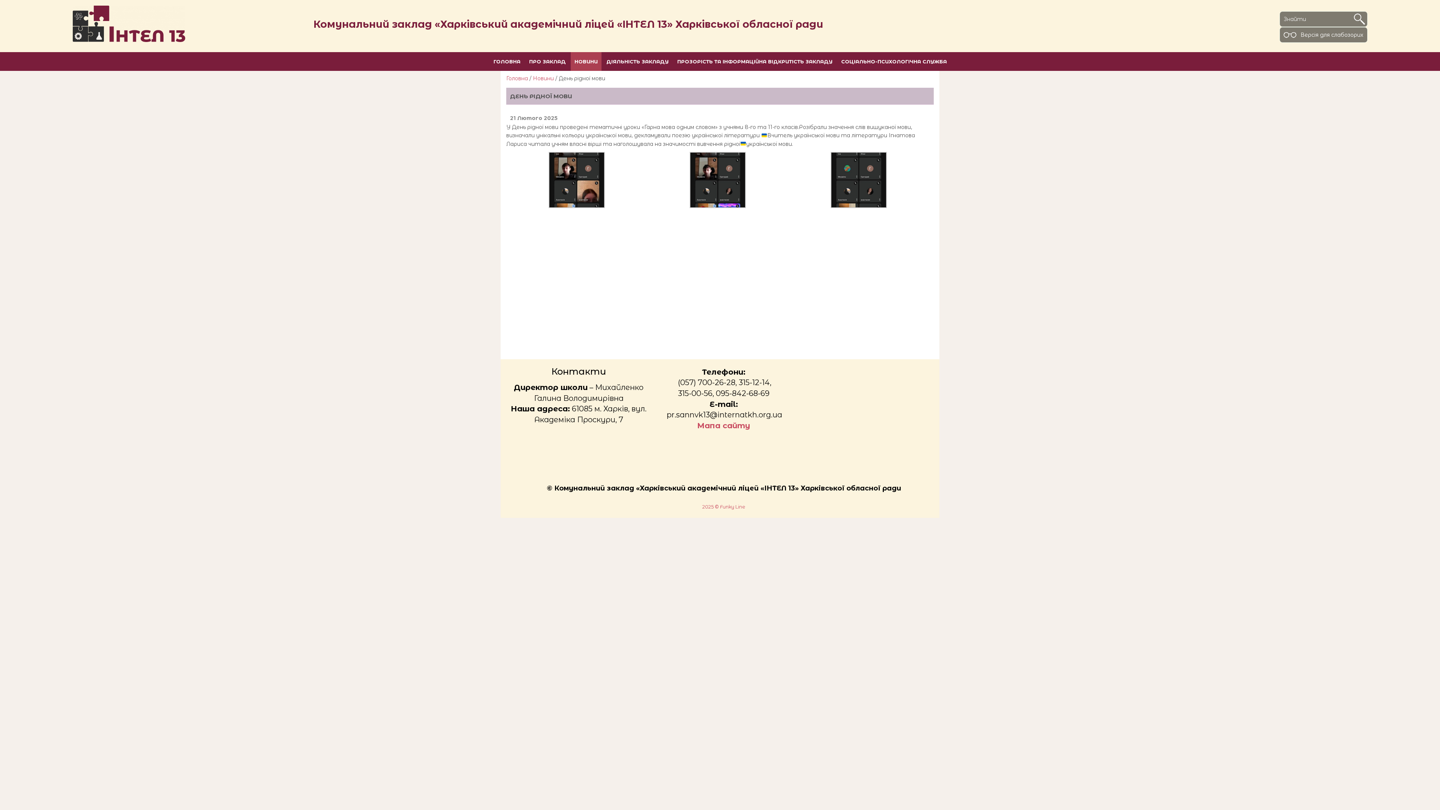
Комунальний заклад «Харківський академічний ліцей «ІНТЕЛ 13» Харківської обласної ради (568, 24)
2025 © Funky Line (723, 507)
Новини (543, 78)
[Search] (1359, 19)
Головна (517, 78)
